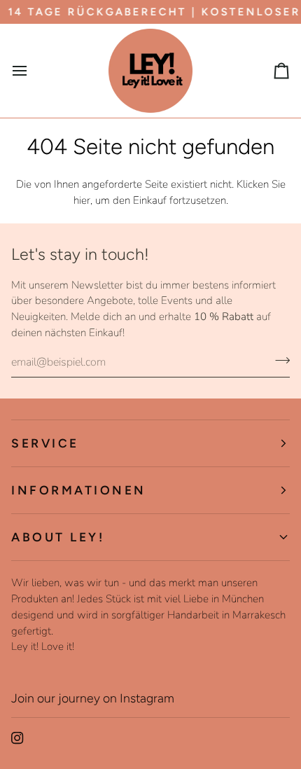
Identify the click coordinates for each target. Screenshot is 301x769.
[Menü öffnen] (32, 71)
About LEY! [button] (57, 536)
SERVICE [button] (45, 443)
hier (82, 200)
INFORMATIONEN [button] (78, 490)
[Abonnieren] (278, 360)
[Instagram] (17, 738)
